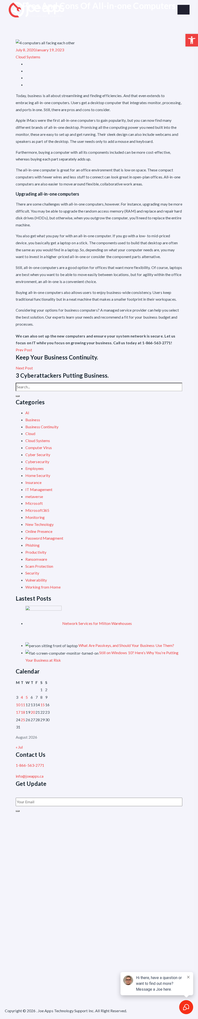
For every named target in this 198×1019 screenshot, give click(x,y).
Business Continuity (41, 426)
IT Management (38, 489)
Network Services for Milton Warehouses (97, 623)
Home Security (37, 475)
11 (23, 704)
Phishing (32, 545)
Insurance (33, 482)
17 (18, 712)
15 (42, 704)
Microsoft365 (37, 510)
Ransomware (36, 559)
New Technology (39, 524)
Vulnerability (36, 580)
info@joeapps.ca (30, 776)
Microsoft (34, 503)
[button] (191, 40)
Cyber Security (37, 454)
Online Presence (39, 531)
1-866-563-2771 (30, 765)
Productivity (35, 552)
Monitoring (35, 517)
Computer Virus (38, 447)
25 (23, 719)
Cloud (30, 433)
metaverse (34, 496)
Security (32, 573)
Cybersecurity (37, 461)
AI (27, 412)
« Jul (19, 747)
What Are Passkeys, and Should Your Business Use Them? (126, 645)
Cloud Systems (28, 56)
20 (33, 712)
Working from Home (43, 587)
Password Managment (44, 538)
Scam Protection (39, 566)
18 (23, 712)
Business (32, 419)
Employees (34, 468)
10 (18, 704)
